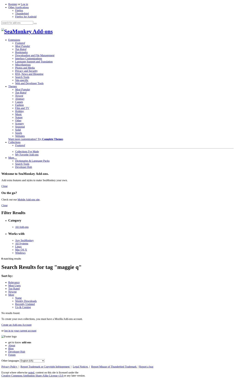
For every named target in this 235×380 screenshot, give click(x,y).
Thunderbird (22, 13)
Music (18, 114)
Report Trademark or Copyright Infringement (45, 366)
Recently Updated (25, 304)
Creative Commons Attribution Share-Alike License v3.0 (32, 375)
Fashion (19, 105)
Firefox (19, 10)
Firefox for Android (25, 16)
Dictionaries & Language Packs (32, 160)
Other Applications (18, 7)
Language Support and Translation (34, 61)
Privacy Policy (9, 366)
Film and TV (22, 108)
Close (4, 186)
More (11, 294)
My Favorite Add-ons (27, 154)
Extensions (14, 39)
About (11, 345)
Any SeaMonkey (24, 240)
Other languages (10, 360)
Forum (11, 354)
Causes (19, 101)
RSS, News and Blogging (29, 74)
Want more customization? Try (35, 139)
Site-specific (21, 80)
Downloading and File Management (34, 55)
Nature (19, 117)
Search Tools (22, 77)
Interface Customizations (28, 58)
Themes (12, 86)
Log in (24, 4)
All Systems (21, 243)
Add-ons (42, 31)
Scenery (19, 123)
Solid (18, 129)
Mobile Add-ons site (29, 199)
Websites (20, 136)
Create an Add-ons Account (16, 324)
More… (12, 157)
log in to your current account (20, 330)
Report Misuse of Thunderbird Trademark (114, 366)
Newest (19, 95)
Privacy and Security (26, 70)
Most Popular (22, 46)
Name (18, 297)
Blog (11, 348)
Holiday (19, 111)
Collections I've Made (27, 151)
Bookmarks (21, 52)
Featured (20, 43)
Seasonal (20, 126)
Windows (20, 252)
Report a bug (146, 366)
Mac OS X (21, 249)
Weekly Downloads (26, 301)
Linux (18, 246)
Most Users (14, 285)
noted (31, 372)
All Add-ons (22, 226)
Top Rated (20, 49)
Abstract (19, 98)
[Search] (35, 23)
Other (18, 120)
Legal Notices (81, 366)
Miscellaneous (23, 64)
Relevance (14, 282)
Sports (18, 132)
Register (12, 4)
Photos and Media (25, 67)
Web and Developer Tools (29, 83)
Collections (14, 142)
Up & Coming (23, 307)
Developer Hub (23, 167)
